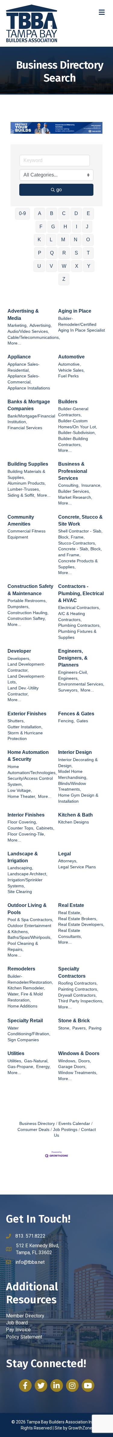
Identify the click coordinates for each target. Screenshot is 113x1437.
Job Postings (65, 1129)
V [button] (51, 266)
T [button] (88, 252)
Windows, (67, 1061)
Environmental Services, (81, 684)
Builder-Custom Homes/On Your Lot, (77, 424)
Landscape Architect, (27, 874)
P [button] (39, 252)
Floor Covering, (22, 822)
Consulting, (69, 485)
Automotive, (69, 364)
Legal (64, 853)
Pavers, (79, 1028)
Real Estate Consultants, (70, 933)
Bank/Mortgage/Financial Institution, (31, 419)
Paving (95, 1028)
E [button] (88, 213)
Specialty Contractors (72, 972)
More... (14, 343)
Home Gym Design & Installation (78, 798)
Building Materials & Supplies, (26, 474)
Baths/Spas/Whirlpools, (30, 937)
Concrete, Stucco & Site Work (80, 520)
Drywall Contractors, (77, 995)
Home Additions (22, 1006)
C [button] (64, 213)
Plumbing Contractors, (79, 625)
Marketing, (18, 325)
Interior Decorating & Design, (78, 763)
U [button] (39, 266)
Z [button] (63, 279)
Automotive (71, 356)
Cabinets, (45, 828)
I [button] (76, 226)
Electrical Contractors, (79, 607)
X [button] (76, 266)
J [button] (87, 226)
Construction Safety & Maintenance (30, 590)
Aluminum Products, (27, 483)
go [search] (59, 189)
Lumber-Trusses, (24, 489)
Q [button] (52, 252)
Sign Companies (23, 1040)
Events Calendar (74, 1123)
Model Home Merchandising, (72, 774)
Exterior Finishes (27, 713)
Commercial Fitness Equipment (27, 534)
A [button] (39, 213)
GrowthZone (80, 1428)
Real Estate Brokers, (77, 919)
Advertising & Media (23, 314)
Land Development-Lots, (26, 679)
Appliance (19, 356)
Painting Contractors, (78, 989)
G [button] (53, 226)
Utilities (16, 1053)
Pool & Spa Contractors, (30, 919)
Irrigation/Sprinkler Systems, (25, 883)
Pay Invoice (18, 1329)
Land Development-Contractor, (26, 667)
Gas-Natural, (36, 1061)
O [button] (88, 239)
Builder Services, (74, 491)
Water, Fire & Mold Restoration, (25, 997)
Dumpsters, (19, 606)
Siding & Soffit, (21, 495)
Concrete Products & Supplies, (78, 564)
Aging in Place (74, 311)
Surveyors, (68, 690)
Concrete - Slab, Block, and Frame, (80, 552)
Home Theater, (22, 796)
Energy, (43, 1066)
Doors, (84, 1061)
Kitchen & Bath (75, 814)
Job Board (17, 1323)
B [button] (51, 213)
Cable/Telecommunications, (34, 337)
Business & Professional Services (72, 470)
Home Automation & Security (28, 756)
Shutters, (16, 721)
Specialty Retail (25, 1020)
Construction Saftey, (27, 618)
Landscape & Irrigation (23, 857)
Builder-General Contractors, (73, 412)
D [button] (76, 213)
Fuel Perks (68, 376)
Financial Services (25, 428)
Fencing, (66, 721)
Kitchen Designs (73, 822)
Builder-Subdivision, (77, 432)
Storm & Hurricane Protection (25, 736)
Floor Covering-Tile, (26, 834)
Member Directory (25, 1316)
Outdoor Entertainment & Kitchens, (29, 928)
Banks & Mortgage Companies (29, 405)
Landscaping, (20, 868)
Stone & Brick (74, 1020)
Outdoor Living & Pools (27, 909)
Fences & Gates (76, 713)
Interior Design (75, 752)
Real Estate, (69, 913)
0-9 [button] (22, 213)
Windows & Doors (78, 1053)
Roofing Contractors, (78, 983)
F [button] (40, 226)
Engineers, (68, 678)
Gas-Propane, (21, 1066)
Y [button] (88, 266)
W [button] (64, 266)
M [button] (63, 239)
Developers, (19, 658)
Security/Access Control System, (30, 781)
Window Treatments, (77, 1072)
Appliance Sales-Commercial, (23, 379)
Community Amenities (21, 520)
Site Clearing (20, 891)
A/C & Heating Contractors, (71, 616)
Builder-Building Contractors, (73, 441)
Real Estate (71, 905)
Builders (67, 401)
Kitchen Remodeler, (26, 988)
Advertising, (41, 325)
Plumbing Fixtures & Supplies (77, 634)
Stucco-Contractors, (77, 543)
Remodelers (21, 968)
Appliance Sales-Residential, (23, 367)
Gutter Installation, (25, 727)
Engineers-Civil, (73, 672)
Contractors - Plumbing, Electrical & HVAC (81, 593)
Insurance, (91, 485)
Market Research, (75, 497)
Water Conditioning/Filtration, (29, 1031)
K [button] (39, 239)
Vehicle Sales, (71, 370)
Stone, (64, 1028)
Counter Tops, (21, 828)
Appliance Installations (29, 388)
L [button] (51, 239)
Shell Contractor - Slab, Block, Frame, (80, 534)
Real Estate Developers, (81, 924)
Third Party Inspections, (80, 1001)
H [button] (65, 226)
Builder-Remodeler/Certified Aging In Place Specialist (81, 324)
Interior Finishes (26, 814)
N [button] (75, 239)
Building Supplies (28, 464)
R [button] (64, 252)
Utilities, (15, 1061)
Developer (19, 651)
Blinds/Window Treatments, (72, 786)
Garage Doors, (72, 1066)
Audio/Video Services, (28, 331)
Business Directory (37, 1123)
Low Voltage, (20, 790)
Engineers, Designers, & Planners (73, 657)
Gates (82, 721)
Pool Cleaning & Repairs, (23, 946)
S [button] (76, 252)
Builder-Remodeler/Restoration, (30, 979)
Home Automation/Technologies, (32, 769)
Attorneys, (67, 861)
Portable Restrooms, (27, 600)
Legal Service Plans (77, 867)
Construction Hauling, (28, 613)
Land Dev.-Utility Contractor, (23, 691)
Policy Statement (24, 1337)
